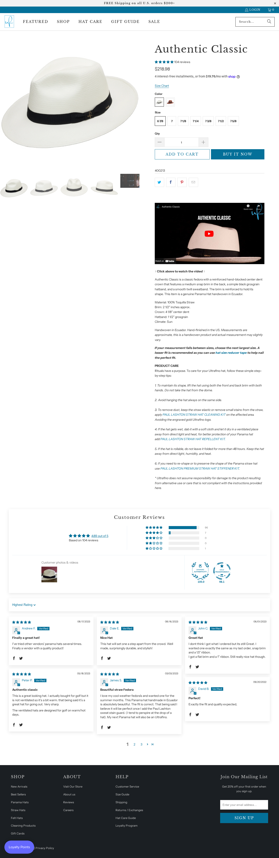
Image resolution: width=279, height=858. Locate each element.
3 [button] (141, 744)
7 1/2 (221, 121)
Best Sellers (18, 794)
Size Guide (122, 794)
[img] (21, 622)
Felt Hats (17, 818)
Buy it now (237, 154)
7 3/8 (208, 121)
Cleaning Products (23, 825)
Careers (68, 810)
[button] (35, 22)
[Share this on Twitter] (159, 182)
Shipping (121, 802)
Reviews (68, 802)
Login (254, 9)
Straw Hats (18, 810)
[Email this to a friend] (193, 182)
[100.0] (200, 571)
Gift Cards (17, 833)
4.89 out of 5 (99, 536)
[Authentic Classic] (209, 263)
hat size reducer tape (231, 353)
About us (69, 794)
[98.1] (222, 571)
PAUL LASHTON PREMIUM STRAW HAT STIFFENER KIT (199, 468)
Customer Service (127, 786)
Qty (157, 133)
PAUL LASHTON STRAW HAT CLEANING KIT (194, 415)
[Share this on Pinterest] (182, 182)
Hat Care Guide (126, 818)
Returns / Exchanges (129, 810)
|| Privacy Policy (44, 848)
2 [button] (134, 744)
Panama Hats (20, 802)
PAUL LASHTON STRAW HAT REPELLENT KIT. (193, 439)
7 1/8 (183, 121)
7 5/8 (233, 121)
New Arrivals (19, 786)
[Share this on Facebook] (170, 182)
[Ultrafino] (9, 21)
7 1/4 (196, 121)
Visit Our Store (72, 786)
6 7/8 (160, 121)
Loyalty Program (127, 825)
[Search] (269, 22)
